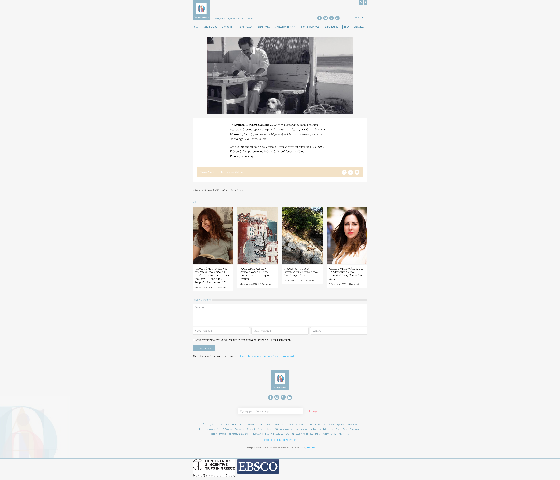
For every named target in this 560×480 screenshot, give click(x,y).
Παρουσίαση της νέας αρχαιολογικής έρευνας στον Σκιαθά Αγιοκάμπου (301, 272)
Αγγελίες (340, 424)
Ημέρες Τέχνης (207, 424)
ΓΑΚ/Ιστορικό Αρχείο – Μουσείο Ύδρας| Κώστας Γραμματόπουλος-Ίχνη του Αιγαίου (255, 273)
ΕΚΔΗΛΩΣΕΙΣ (237, 424)
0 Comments (240, 190)
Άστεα (338, 429)
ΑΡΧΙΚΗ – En (344, 434)
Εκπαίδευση (240, 429)
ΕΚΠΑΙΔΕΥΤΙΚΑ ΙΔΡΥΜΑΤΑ (282, 424)
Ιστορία (270, 429)
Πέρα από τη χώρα (218, 434)
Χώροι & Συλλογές (225, 429)
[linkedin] (337, 18)
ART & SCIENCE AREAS (280, 434)
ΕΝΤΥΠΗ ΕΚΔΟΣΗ (223, 424)
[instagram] (325, 18)
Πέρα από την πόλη (224, 190)
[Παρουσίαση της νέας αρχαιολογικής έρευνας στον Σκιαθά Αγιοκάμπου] (302, 208)
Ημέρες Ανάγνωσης (207, 429)
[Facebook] (344, 172)
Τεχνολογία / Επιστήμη (256, 429)
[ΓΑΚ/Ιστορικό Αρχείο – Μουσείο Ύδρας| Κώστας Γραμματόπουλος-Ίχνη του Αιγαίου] (257, 208)
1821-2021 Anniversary (319, 434)
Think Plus (310, 448)
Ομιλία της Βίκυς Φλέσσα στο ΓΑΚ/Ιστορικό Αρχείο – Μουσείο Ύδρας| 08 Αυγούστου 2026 (347, 273)
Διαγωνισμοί (258, 434)
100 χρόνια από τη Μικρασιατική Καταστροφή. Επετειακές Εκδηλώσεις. (304, 429)
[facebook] (319, 18)
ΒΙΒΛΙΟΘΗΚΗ (250, 424)
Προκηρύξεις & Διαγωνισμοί (239, 434)
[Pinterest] (350, 172)
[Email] (357, 172)
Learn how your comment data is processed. (267, 356)
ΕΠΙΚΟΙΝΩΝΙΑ (351, 424)
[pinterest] (331, 18)
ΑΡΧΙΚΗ (334, 434)
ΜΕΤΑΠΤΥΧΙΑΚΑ (263, 424)
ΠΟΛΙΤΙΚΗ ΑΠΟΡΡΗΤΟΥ (286, 440)
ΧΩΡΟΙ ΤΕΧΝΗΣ (321, 424)
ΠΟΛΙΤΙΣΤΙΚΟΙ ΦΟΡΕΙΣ (304, 424)
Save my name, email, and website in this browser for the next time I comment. (243, 340)
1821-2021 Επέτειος (299, 434)
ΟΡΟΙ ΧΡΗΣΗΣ (269, 440)
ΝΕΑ (267, 434)
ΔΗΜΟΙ (332, 424)
